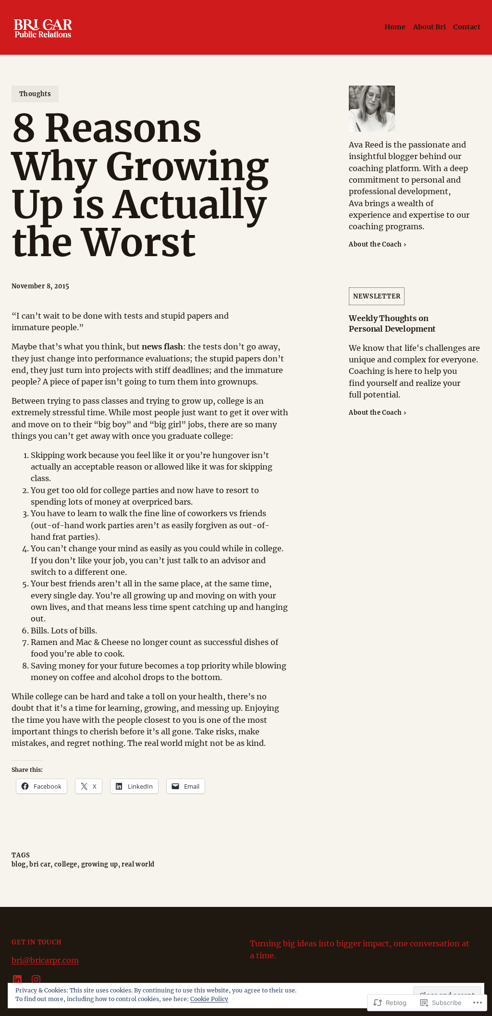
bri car (39, 864)
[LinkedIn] (17, 979)
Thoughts (35, 94)
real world (138, 864)
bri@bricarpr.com (45, 960)
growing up (99, 864)
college (65, 864)
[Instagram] (36, 979)
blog (19, 864)
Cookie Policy (209, 999)
